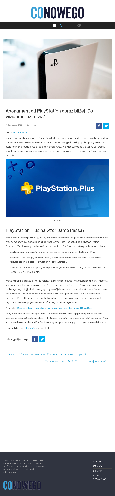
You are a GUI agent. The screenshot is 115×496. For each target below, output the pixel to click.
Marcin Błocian (20, 132)
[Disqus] (57, 406)
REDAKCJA (98, 466)
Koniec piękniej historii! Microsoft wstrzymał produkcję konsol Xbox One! (54, 308)
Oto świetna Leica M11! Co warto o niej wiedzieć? (77, 361)
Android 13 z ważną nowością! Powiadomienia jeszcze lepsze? (45, 354)
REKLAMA (97, 470)
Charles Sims (31, 328)
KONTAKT (97, 461)
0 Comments (30, 125)
